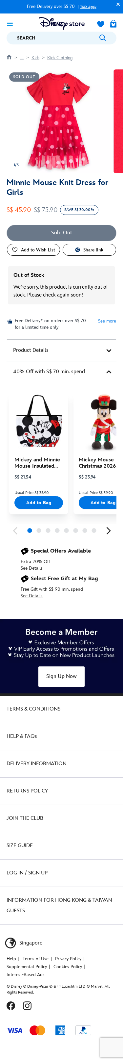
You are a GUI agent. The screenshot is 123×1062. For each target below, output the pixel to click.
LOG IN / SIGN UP (27, 873)
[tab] (61, 350)
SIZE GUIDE (20, 845)
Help (11, 959)
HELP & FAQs (22, 736)
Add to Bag (38, 502)
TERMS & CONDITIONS (33, 709)
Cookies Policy (67, 967)
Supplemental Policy (27, 967)
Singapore (30, 943)
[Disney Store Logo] (61, 23)
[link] (15, 530)
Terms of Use (36, 959)
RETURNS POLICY (27, 791)
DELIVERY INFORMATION (37, 764)
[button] (116, 4)
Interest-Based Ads (26, 974)
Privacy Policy (68, 959)
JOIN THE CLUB (25, 818)
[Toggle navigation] (10, 23)
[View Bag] (113, 24)
